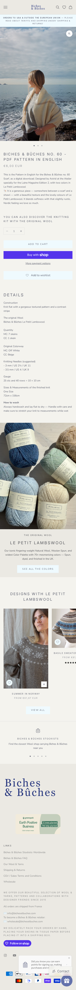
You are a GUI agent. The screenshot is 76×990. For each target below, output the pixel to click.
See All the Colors (38, 569)
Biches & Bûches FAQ (15, 858)
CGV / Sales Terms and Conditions (23, 876)
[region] (38, 739)
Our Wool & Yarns (14, 864)
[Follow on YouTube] (14, 955)
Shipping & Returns (14, 870)
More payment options (38, 263)
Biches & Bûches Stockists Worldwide (24, 852)
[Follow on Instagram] (5, 955)
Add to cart (38, 244)
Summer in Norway (26, 693)
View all (38, 710)
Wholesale (9, 881)
